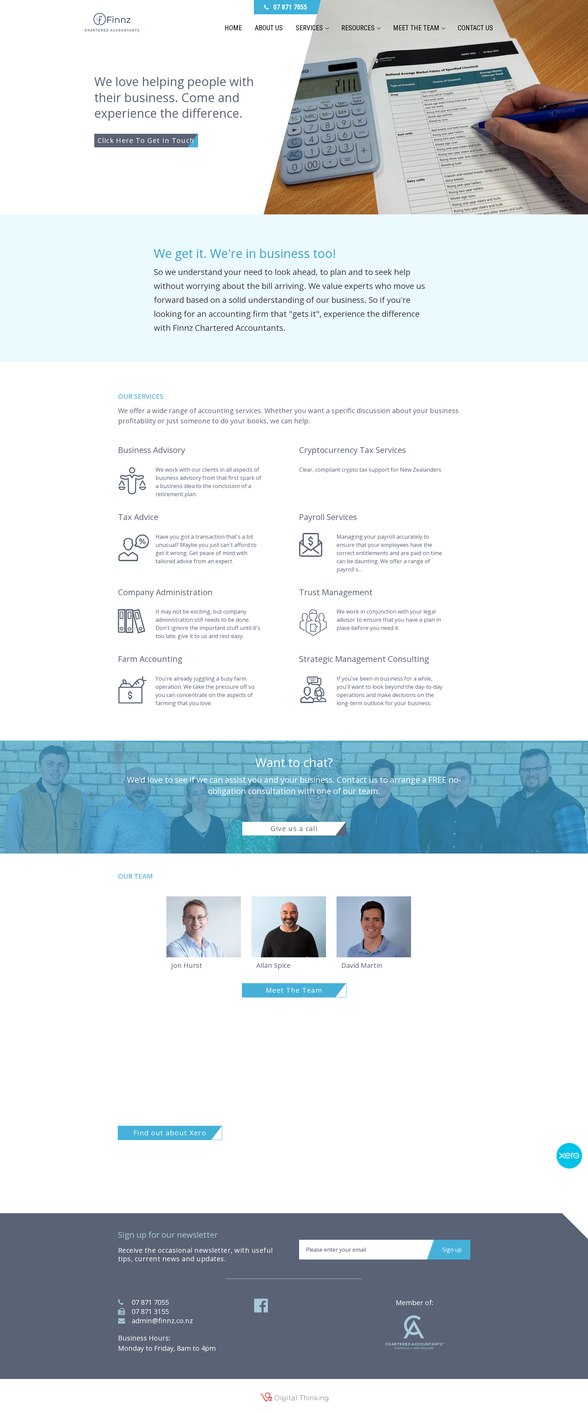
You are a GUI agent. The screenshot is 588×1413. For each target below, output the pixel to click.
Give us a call (294, 828)
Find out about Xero (169, 1132)
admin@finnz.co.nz (162, 1320)
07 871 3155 (150, 1311)
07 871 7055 (150, 1302)
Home (233, 28)
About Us (269, 28)
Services (309, 28)
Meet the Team (416, 28)
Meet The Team (294, 990)
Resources (358, 28)
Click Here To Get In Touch (146, 140)
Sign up (452, 1249)
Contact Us (475, 28)
